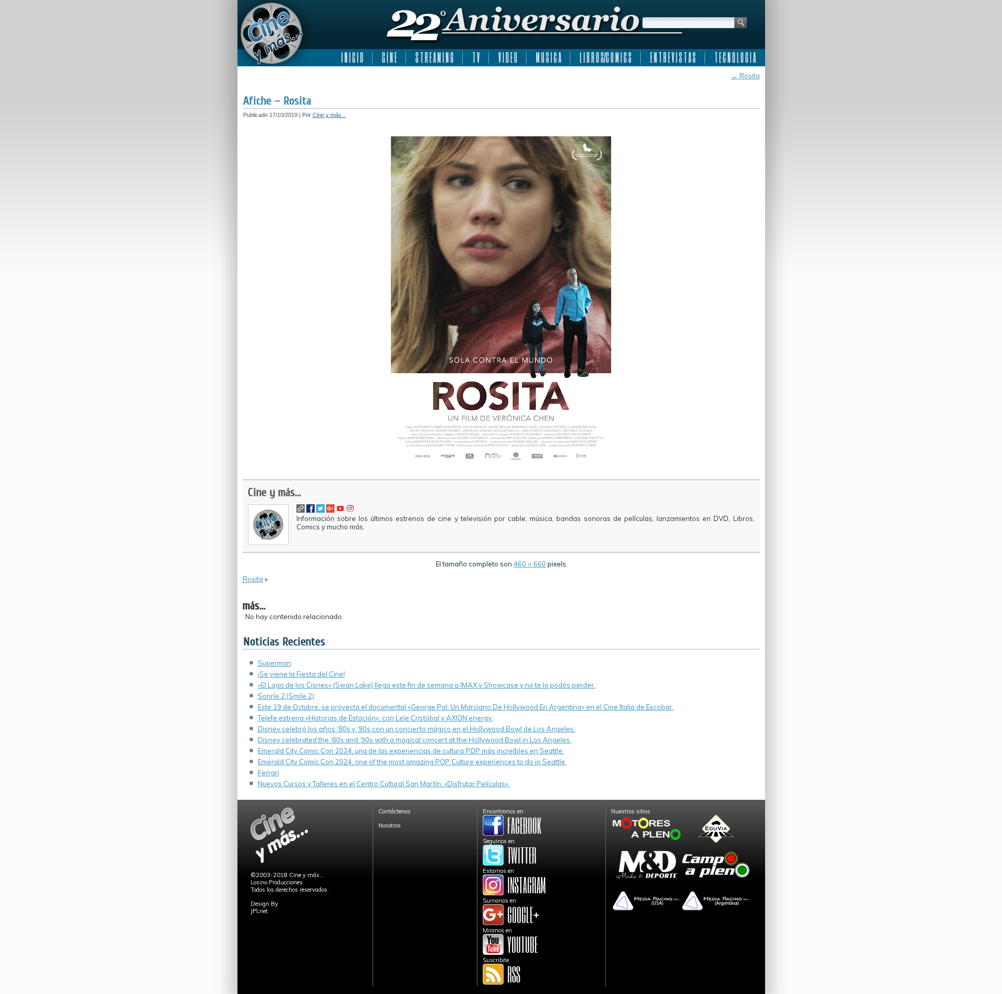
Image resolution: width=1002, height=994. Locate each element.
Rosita (745, 76)
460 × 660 (530, 564)
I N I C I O (352, 57)
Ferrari (268, 772)
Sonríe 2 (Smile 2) (286, 696)
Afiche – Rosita (277, 101)
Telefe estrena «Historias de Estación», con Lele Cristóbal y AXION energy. (375, 718)
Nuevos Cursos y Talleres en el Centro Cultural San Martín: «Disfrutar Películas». (384, 783)
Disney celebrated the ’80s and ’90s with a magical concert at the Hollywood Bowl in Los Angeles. (414, 740)
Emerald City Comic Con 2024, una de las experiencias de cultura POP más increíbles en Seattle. (411, 751)
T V (476, 57)
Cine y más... (329, 115)
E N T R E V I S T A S (673, 57)
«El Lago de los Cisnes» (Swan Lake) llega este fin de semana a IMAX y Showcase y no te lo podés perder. (426, 685)
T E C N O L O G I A (735, 57)
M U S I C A (548, 57)
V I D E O (507, 57)
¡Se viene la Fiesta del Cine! (301, 674)
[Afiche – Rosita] (501, 468)
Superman (274, 663)
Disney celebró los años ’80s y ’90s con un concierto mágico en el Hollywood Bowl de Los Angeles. (416, 729)
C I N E (389, 57)
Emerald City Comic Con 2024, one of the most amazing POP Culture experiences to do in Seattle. (412, 762)
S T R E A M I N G (434, 57)
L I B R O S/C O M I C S (605, 57)
